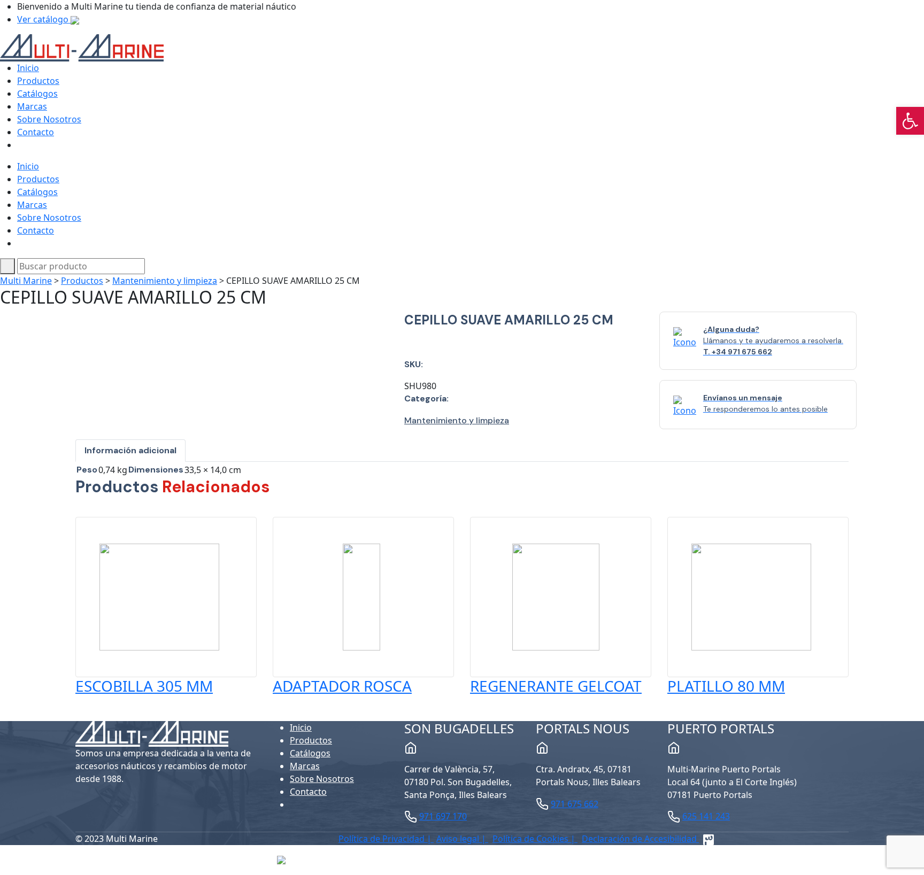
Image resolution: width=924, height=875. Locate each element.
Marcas (32, 106)
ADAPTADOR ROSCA (342, 686)
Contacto (35, 132)
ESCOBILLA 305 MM (144, 686)
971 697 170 (443, 816)
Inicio (28, 68)
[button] (910, 121)
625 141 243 (706, 816)
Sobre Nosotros (49, 119)
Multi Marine (26, 280)
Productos (38, 81)
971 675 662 (574, 804)
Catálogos (37, 93)
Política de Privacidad (382, 839)
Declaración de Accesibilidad (640, 839)
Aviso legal (458, 839)
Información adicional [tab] (130, 450)
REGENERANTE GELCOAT (556, 686)
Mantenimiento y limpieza (164, 280)
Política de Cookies (531, 839)
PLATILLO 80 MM (726, 686)
